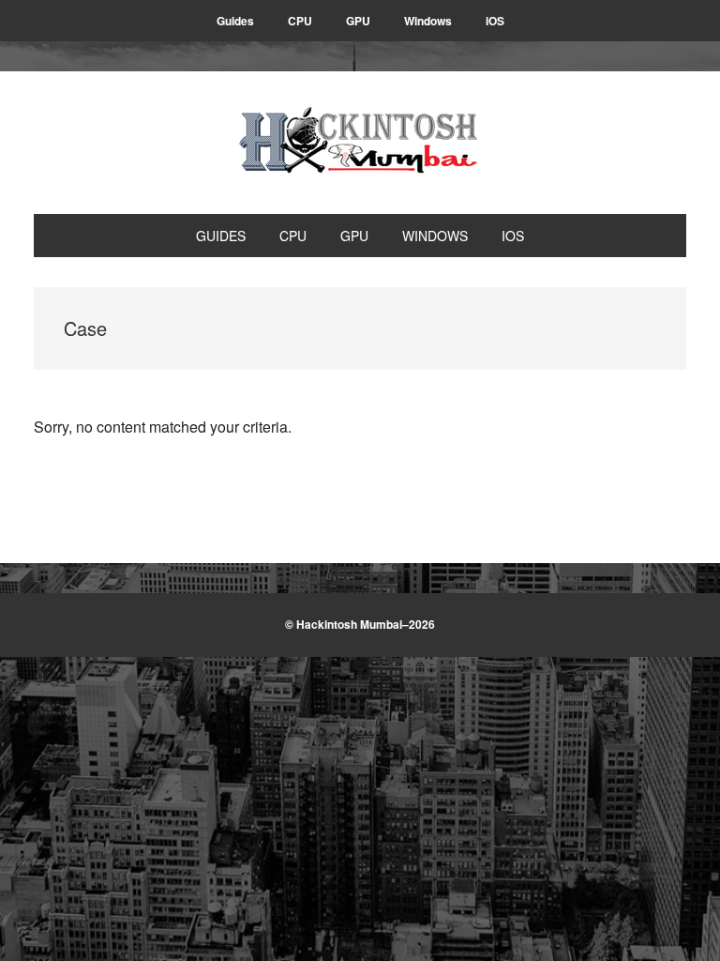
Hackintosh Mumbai (360, 142)
